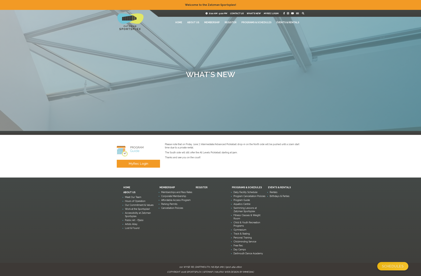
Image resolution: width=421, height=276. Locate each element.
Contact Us (237, 13)
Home (178, 22)
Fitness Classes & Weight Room (247, 217)
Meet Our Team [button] (133, 197)
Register (230, 22)
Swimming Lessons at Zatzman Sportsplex (245, 210)
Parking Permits (169, 204)
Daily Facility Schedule (245, 192)
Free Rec (238, 245)
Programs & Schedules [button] (256, 22)
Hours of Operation (135, 201)
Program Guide (242, 200)
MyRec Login (271, 13)
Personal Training (243, 237)
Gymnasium (240, 229)
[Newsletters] (297, 13)
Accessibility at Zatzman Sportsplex (138, 215)
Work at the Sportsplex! (137, 209)
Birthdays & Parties (279, 196)
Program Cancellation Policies (249, 196)
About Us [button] (193, 22)
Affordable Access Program (176, 200)
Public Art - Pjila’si (134, 220)
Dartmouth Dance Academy (248, 253)
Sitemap (208, 272)
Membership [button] (212, 22)
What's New (254, 13)
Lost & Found (132, 228)
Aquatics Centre (242, 204)
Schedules (393, 266)
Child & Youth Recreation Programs (247, 224)
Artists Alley (131, 224)
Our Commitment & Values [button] (139, 205)
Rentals (273, 192)
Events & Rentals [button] (287, 22)
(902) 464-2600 (233, 267)
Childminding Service (245, 241)
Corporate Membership (173, 196)
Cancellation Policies (172, 208)
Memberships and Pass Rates (176, 192)
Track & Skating (242, 233)
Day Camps (240, 249)
